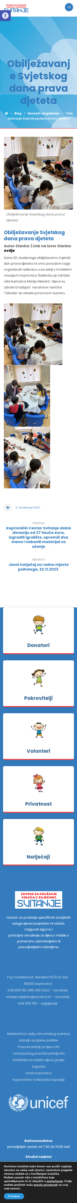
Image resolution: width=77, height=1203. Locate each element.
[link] (5, 15)
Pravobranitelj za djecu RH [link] (39, 1047)
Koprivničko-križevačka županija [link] (38, 1079)
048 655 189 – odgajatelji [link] (37, 1003)
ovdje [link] (9, 250)
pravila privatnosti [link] (46, 1185)
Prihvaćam (14, 1196)
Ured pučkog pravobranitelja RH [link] (38, 1053)
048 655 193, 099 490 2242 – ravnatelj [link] (37, 990)
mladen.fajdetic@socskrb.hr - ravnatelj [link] (37, 997)
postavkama (55, 1181)
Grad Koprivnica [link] (38, 1073)
